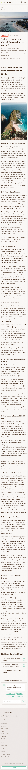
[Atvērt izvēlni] (25, 2)
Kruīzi (2, 731)
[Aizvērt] (24, 680)
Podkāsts (3, 736)
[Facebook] (4, 719)
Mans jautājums (20, 696)
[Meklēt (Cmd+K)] (21, 2)
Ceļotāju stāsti (4, 739)
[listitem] (14, 660)
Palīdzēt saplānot (10, 696)
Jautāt (14, 767)
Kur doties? (19, 693)
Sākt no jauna (19, 680)
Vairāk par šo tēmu (11, 693)
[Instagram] (2, 719)
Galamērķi (8, 8)
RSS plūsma (4, 748)
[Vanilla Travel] (7, 2)
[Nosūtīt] (23, 701)
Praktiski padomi (5, 733)
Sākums (3, 8)
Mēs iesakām (4, 728)
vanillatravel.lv (4, 745)
